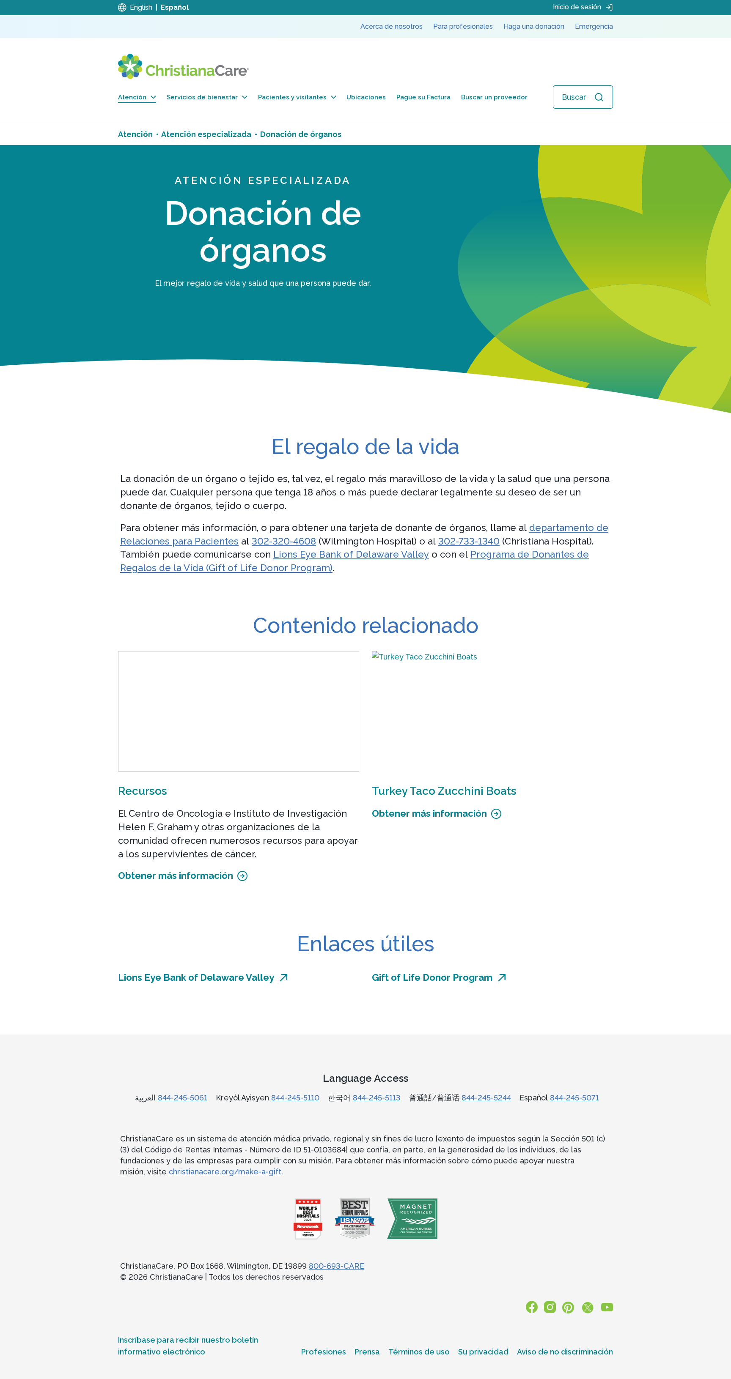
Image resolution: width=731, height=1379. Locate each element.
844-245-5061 (182, 1097)
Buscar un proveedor (494, 97)
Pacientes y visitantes (292, 97)
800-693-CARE (336, 1265)
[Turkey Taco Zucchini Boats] (492, 711)
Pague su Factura (423, 97)
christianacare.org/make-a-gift (225, 1171)
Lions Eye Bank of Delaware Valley (351, 554)
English (141, 7)
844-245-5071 (574, 1097)
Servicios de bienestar (202, 97)
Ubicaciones (366, 97)
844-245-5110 (295, 1097)
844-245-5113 (377, 1097)
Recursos (142, 791)
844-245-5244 (486, 1097)
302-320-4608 (284, 541)
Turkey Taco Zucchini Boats (444, 791)
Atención (132, 97)
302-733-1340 (469, 541)
